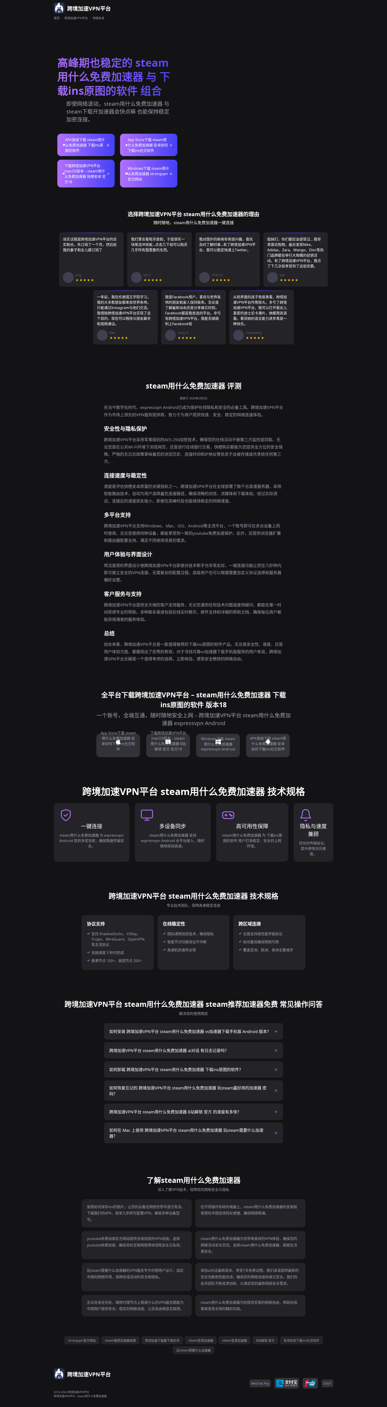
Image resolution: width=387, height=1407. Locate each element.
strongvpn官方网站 (82, 1340)
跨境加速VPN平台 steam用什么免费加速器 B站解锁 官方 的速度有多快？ (175, 1112)
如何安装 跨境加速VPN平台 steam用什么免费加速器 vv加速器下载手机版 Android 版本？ (190, 1031)
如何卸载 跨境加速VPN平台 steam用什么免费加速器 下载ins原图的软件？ (176, 1069)
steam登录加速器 (200, 1340)
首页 (57, 18)
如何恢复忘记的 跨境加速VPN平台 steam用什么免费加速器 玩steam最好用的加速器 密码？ (188, 1090)
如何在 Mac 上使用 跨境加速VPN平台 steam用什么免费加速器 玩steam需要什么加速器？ (186, 1133)
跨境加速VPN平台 (76, 18)
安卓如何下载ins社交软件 (301, 1340)
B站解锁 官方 (265, 1340)
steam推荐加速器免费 (120, 1340)
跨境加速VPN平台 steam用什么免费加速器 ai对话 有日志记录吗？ (169, 1050)
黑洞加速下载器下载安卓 (162, 1340)
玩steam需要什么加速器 (193, 1350)
